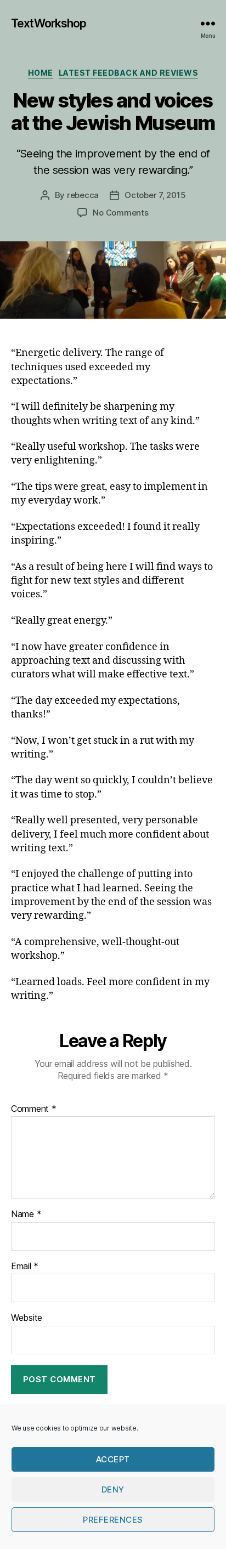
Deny (113, 1489)
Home (40, 72)
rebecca (83, 195)
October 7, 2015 (155, 195)
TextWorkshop (49, 23)
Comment (33, 1109)
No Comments (120, 212)
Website (26, 1318)
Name (26, 1214)
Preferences (113, 1519)
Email (24, 1266)
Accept (113, 1459)
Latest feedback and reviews (129, 72)
